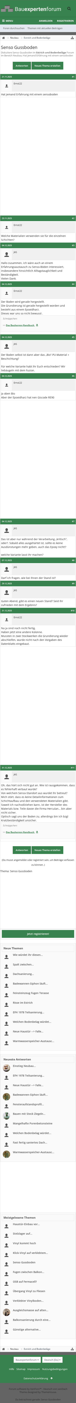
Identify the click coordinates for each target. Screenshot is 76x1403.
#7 (73, 521)
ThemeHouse (48, 1392)
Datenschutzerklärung (36, 1378)
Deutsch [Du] (51, 1359)
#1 (73, 76)
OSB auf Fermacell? (25, 1281)
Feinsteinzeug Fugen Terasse (31, 993)
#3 (73, 245)
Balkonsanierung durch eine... (32, 1320)
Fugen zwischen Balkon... (28, 1272)
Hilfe (11, 1369)
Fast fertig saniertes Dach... (30, 1142)
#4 (73, 284)
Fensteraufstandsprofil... (28, 1104)
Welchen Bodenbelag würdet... (32, 1022)
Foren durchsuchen (14, 28)
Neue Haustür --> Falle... (28, 1031)
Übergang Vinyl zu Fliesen (29, 1291)
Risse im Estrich (23, 1002)
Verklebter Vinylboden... (28, 1300)
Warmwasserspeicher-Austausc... (33, 1041)
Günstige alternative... (27, 1329)
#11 (72, 767)
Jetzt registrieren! (38, 934)
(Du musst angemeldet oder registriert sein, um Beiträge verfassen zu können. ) (38, 862)
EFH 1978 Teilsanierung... (28, 1012)
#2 (73, 218)
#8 (73, 560)
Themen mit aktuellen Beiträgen (45, 28)
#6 (73, 376)
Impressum (33, 1369)
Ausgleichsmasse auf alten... (30, 1310)
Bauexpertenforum (26, 1359)
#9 (73, 583)
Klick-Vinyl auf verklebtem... (30, 1253)
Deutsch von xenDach (55, 1389)
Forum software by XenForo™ (25, 1389)
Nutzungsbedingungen (55, 1369)
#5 (73, 337)
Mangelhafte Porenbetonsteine (32, 1123)
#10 (72, 610)
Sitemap (20, 1369)
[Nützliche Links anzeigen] (72, 37)
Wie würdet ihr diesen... (28, 955)
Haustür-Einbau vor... (26, 1224)
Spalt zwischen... (23, 964)
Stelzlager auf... (22, 1233)
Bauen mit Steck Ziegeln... (29, 1114)
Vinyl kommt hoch (24, 1243)
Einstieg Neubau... (24, 1066)
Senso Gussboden (24, 1262)
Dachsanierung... (23, 974)
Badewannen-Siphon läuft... (30, 983)
